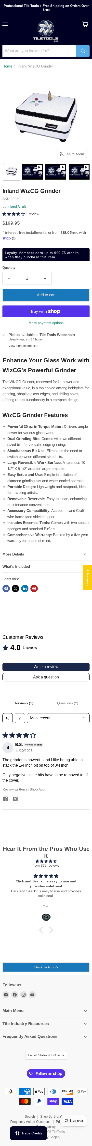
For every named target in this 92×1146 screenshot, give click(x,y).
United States (44, 1055)
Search (30, 1116)
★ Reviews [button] (88, 577)
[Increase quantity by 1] (45, 278)
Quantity (8, 268)
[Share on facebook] (5, 799)
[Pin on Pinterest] (34, 588)
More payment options (46, 323)
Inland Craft (16, 206)
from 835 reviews (46, 865)
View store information (23, 346)
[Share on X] (15, 588)
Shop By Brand (51, 1116)
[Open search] (7, 718)
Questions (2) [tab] (67, 703)
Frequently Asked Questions (30, 1122)
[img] (46, 861)
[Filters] (20, 718)
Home (7, 66)
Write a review (46, 667)
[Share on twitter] (15, 800)
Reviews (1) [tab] (24, 703)
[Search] (83, 51)
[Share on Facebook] (6, 588)
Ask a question (46, 677)
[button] (11, 171)
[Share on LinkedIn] (24, 588)
